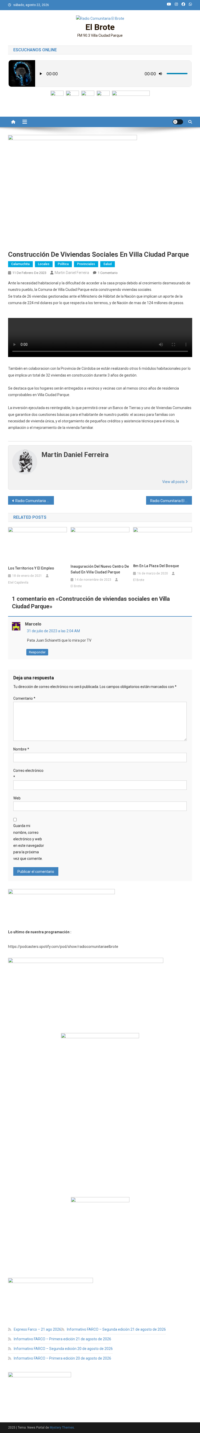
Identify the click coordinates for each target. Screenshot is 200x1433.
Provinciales (86, 264)
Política (63, 264)
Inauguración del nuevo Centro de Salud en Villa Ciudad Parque (100, 569)
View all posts (173, 482)
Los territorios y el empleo (31, 568)
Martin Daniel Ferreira (72, 273)
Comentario (24, 698)
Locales (43, 264)
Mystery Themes (62, 1427)
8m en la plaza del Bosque (156, 566)
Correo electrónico (28, 773)
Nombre (21, 749)
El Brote (100, 27)
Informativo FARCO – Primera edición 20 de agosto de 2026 (62, 1358)
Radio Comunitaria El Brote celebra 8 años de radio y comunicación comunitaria (171, 501)
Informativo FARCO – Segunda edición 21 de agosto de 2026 (116, 1329)
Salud (107, 264)
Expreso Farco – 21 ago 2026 (37, 1329)
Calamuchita (20, 264)
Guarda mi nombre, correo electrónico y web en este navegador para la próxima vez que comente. (28, 842)
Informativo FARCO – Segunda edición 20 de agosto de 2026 (63, 1349)
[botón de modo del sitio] (178, 121)
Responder (37, 652)
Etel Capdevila (18, 582)
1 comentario (108, 273)
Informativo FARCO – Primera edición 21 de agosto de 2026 (62, 1339)
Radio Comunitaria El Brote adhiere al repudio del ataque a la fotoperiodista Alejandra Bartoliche (34, 501)
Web (17, 798)
